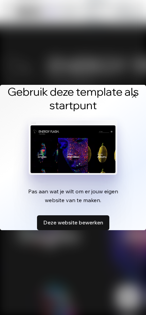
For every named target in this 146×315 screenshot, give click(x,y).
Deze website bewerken (73, 222)
